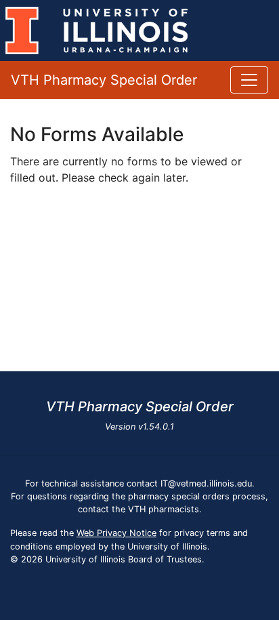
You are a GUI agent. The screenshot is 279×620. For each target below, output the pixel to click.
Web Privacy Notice (116, 533)
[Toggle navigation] (249, 80)
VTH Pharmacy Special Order (104, 80)
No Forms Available (97, 134)
